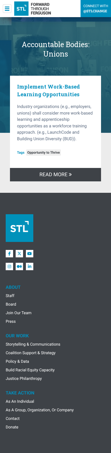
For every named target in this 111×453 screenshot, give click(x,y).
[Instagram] (9, 266)
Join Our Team (19, 313)
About (13, 287)
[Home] (32, 8)
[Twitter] (19, 253)
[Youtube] (29, 253)
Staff (10, 296)
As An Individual (20, 401)
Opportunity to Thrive (43, 153)
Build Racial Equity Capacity (30, 370)
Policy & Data (17, 361)
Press (11, 321)
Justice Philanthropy (24, 378)
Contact (13, 418)
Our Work (17, 335)
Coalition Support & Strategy (31, 353)
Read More (54, 175)
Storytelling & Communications (33, 344)
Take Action (20, 393)
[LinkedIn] (29, 266)
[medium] (19, 266)
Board (11, 304)
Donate (12, 427)
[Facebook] (9, 253)
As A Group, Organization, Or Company (40, 410)
